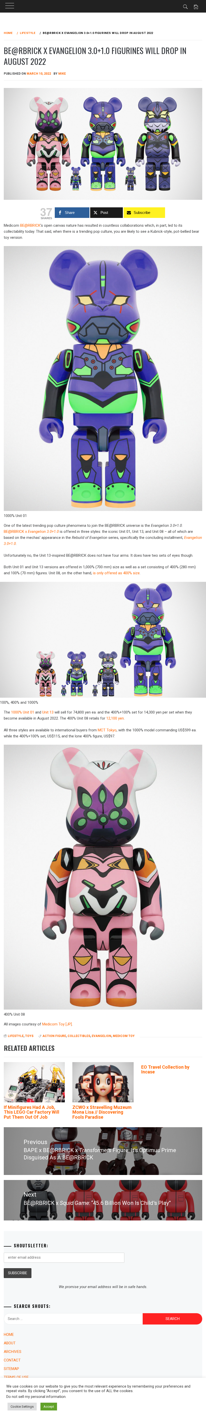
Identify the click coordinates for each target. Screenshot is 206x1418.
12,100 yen (115, 718)
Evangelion (101, 1036)
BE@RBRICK (30, 225)
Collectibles (79, 1036)
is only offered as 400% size (116, 573)
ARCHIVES (12, 1351)
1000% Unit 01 (22, 712)
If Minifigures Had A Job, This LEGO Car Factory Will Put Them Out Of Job (31, 1112)
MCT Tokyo (107, 730)
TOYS (29, 1036)
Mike (62, 73)
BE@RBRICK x (31, 531)
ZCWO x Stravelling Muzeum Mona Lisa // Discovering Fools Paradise (102, 1112)
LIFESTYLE (16, 1036)
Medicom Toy (124, 1036)
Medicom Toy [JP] (57, 1024)
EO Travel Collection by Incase (165, 1069)
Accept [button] (48, 1406)
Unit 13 (48, 712)
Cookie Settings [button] (22, 1406)
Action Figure (54, 1036)
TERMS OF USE (16, 1377)
